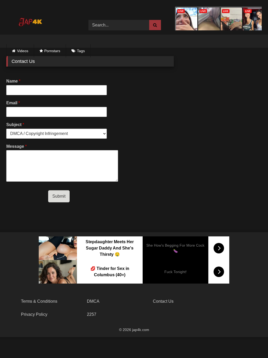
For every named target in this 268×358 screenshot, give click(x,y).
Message (16, 146)
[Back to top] (252, 342)
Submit (58, 196)
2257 (91, 314)
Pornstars (52, 51)
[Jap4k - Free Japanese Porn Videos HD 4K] (32, 21)
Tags (81, 51)
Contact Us (163, 301)
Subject (15, 124)
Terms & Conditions (39, 301)
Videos (22, 51)
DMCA (93, 301)
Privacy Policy (34, 314)
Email (13, 103)
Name (13, 81)
